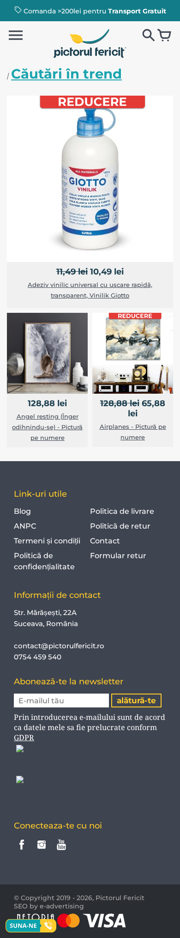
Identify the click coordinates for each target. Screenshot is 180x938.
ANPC (25, 526)
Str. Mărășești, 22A (45, 612)
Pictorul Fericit (120, 898)
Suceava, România (46, 623)
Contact (105, 540)
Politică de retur (120, 526)
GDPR (24, 737)
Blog (22, 511)
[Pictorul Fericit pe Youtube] (61, 851)
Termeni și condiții (47, 540)
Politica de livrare (122, 511)
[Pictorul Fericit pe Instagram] (41, 851)
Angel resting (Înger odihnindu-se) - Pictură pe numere (47, 427)
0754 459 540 (38, 656)
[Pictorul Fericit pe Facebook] (22, 851)
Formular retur (118, 555)
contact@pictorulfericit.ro (59, 645)
